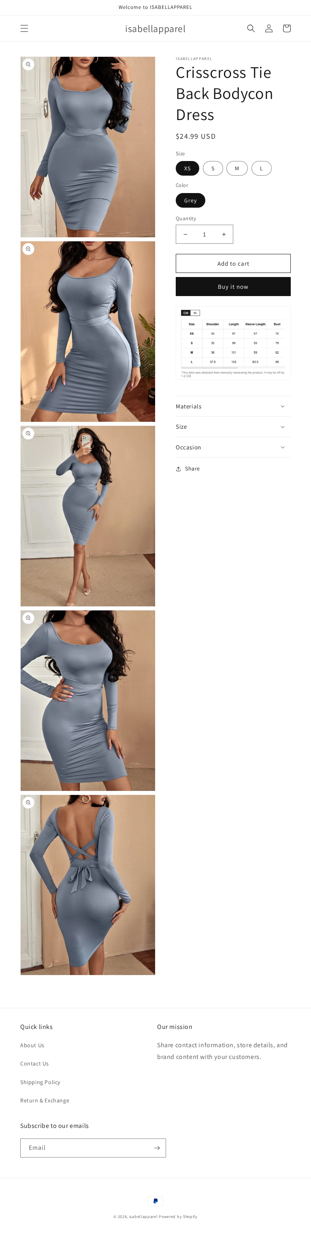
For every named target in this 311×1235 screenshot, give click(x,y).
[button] (24, 28)
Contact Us (34, 1063)
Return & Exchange (44, 1100)
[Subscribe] (157, 1148)
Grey (190, 200)
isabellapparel (143, 1216)
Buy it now (233, 286)
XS (187, 168)
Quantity (186, 218)
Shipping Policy (40, 1082)
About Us (32, 1045)
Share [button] (192, 468)
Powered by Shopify (178, 1216)
